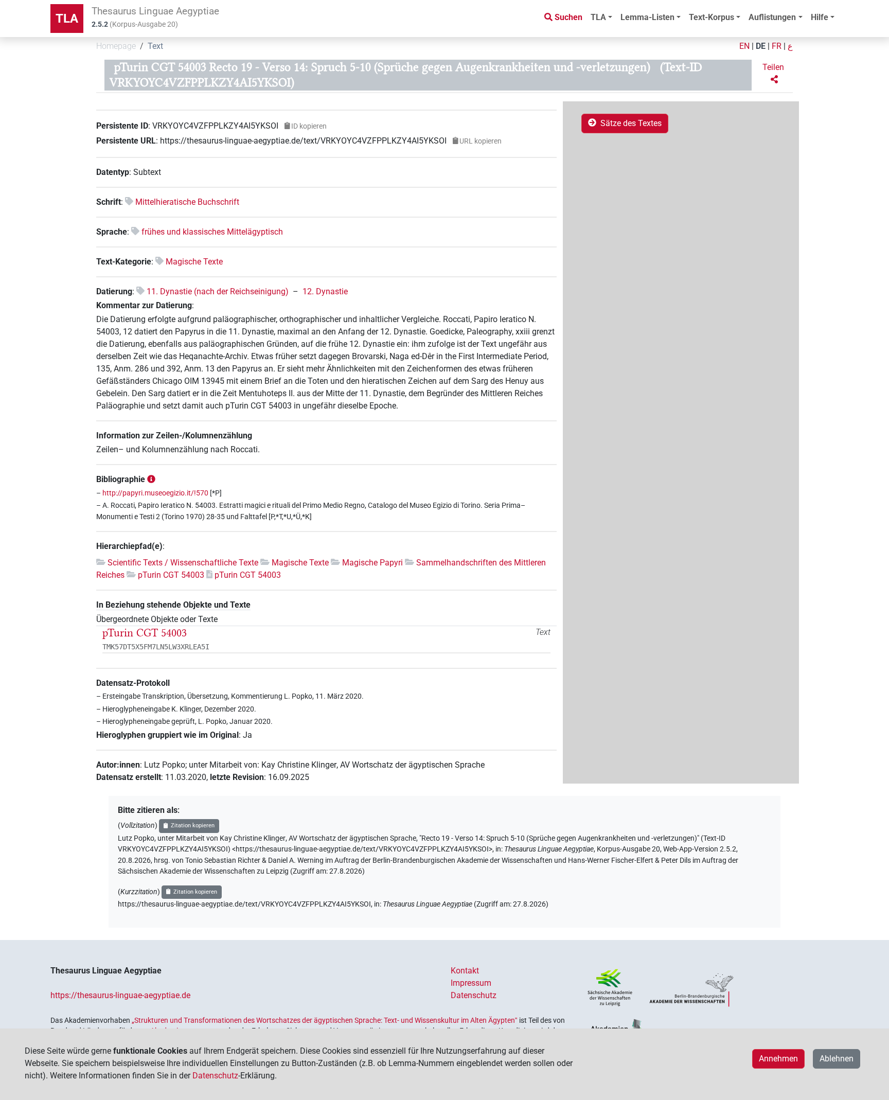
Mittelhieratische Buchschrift (187, 202)
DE (761, 46)
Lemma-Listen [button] (647, 17)
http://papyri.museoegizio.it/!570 (155, 493)
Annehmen (778, 1058)
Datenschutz (473, 995)
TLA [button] (598, 17)
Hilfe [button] (819, 17)
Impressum (471, 983)
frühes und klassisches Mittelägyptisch (212, 232)
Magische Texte (194, 262)
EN (744, 46)
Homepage (116, 46)
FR (776, 46)
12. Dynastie (325, 291)
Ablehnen (837, 1058)
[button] (774, 74)
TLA (67, 18)
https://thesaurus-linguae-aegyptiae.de (120, 995)
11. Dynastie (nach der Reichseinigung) (218, 291)
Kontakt (465, 970)
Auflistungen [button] (772, 17)
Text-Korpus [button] (711, 17)
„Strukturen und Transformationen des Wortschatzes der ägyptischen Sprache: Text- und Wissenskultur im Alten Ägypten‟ (325, 1020)
